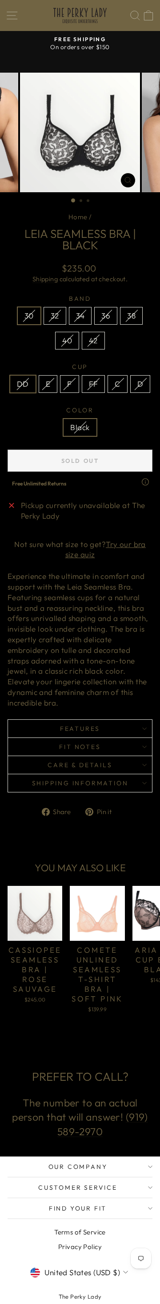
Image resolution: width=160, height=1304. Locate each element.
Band (80, 299)
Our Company (78, 1167)
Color (80, 410)
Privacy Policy (80, 1246)
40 (67, 340)
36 (105, 315)
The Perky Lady (80, 1296)
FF (93, 383)
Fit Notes (79, 747)
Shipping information (80, 783)
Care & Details (80, 765)
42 (93, 340)
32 (55, 315)
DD (23, 383)
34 (80, 315)
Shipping (45, 279)
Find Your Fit (78, 1208)
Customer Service (77, 1187)
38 (131, 315)
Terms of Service (80, 1232)
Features (80, 729)
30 (29, 315)
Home (78, 217)
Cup (80, 367)
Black (79, 427)
